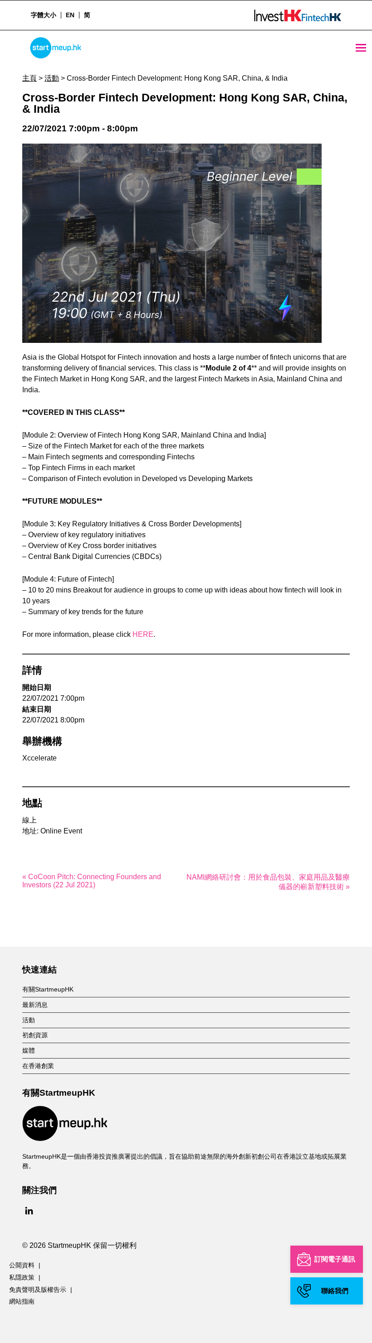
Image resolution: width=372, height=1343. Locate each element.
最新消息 (35, 1004)
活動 (51, 78)
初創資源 (35, 1035)
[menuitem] (70, 15)
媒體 (28, 1050)
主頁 (29, 78)
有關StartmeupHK (47, 989)
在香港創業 (38, 1065)
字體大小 (43, 15)
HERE (142, 634)
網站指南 (21, 1301)
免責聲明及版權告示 (37, 1289)
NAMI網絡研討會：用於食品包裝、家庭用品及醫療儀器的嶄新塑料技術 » (268, 882)
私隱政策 (21, 1277)
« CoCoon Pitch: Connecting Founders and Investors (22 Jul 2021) (91, 881)
